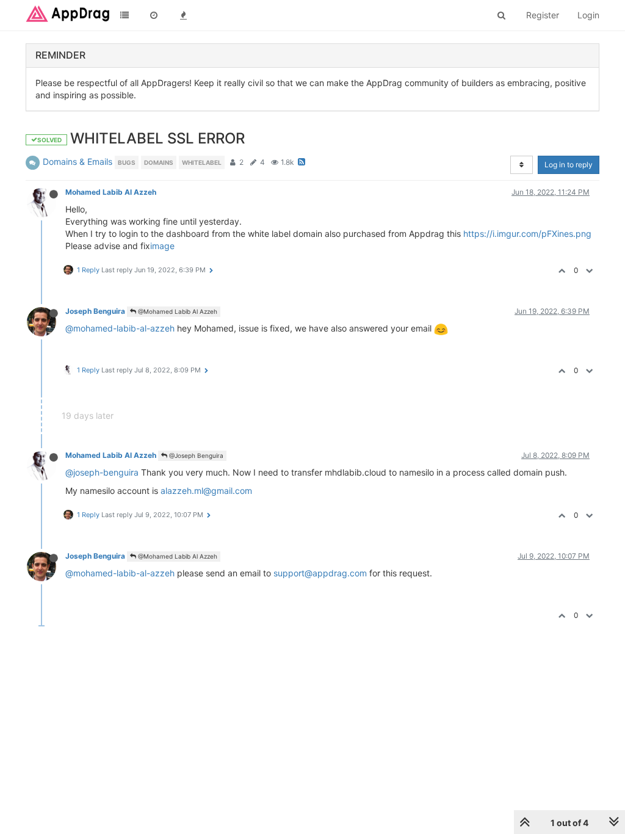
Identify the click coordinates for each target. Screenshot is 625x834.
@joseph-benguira (102, 472)
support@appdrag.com (320, 573)
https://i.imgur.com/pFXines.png (527, 233)
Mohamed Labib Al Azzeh (110, 192)
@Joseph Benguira (195, 455)
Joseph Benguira (95, 311)
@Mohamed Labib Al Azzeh (176, 311)
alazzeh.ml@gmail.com (206, 490)
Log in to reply (568, 164)
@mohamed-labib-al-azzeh (120, 328)
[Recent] (153, 15)
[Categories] (124, 15)
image (162, 246)
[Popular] (183, 15)
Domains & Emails (77, 161)
